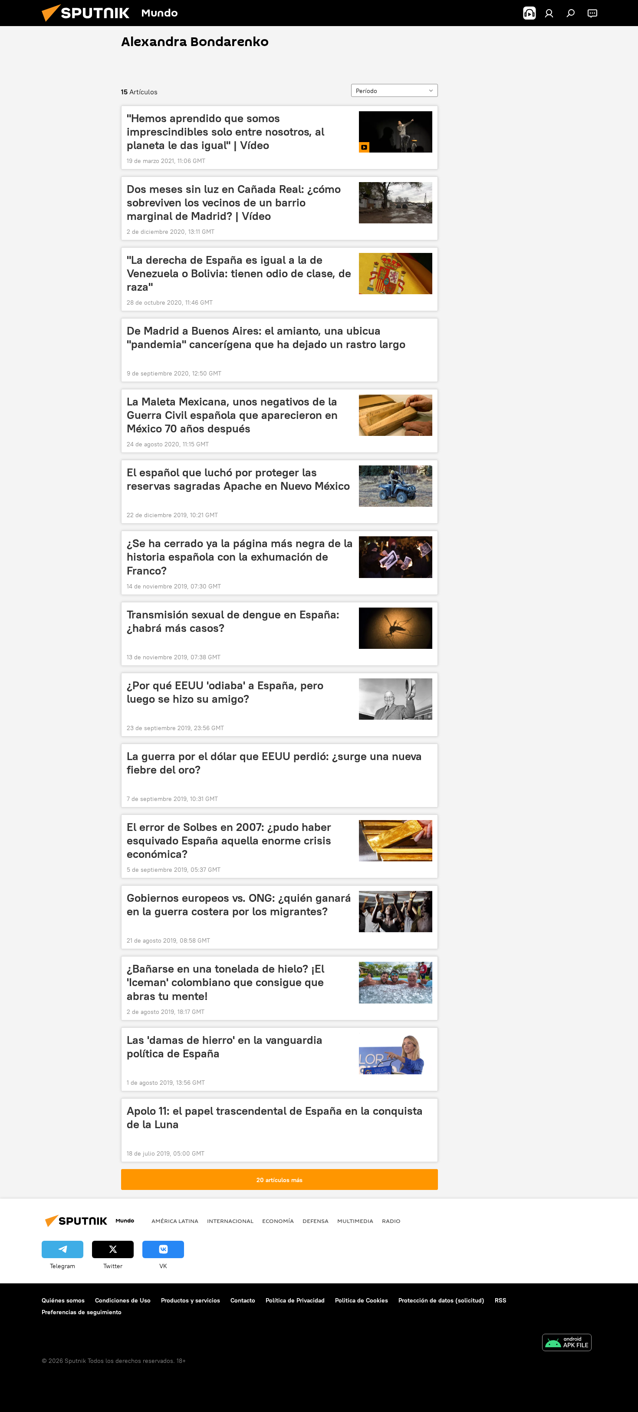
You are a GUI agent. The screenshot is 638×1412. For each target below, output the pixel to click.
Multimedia (355, 1221)
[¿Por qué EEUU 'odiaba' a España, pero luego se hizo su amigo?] (395, 699)
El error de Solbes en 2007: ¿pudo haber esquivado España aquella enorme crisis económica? (229, 840)
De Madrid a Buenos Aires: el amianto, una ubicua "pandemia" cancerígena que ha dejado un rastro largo (266, 337)
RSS (500, 1300)
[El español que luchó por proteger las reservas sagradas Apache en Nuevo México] (395, 486)
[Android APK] (566, 1343)
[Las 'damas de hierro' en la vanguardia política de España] (395, 1053)
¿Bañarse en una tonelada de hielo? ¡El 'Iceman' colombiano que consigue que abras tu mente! (225, 982)
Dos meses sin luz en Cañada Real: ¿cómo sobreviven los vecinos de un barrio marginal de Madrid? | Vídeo (234, 202)
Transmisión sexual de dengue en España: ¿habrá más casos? (233, 621)
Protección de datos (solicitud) (441, 1300)
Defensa (316, 1221)
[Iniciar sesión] (549, 13)
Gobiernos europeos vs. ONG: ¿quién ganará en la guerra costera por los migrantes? (239, 904)
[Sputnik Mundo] (89, 24)
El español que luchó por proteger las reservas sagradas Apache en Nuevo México (238, 479)
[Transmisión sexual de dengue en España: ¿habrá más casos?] (395, 628)
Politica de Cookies (361, 1300)
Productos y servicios (190, 1300)
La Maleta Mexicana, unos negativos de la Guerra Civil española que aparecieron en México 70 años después (232, 415)
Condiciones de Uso (123, 1300)
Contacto (242, 1300)
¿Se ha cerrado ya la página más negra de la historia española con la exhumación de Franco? (240, 556)
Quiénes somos (63, 1300)
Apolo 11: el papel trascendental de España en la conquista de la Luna (275, 1117)
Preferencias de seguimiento (82, 1312)
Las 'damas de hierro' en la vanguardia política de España (224, 1046)
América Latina (174, 1221)
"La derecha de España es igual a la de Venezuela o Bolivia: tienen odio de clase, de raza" (239, 273)
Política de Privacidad (295, 1300)
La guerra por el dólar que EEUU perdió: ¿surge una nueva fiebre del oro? (274, 763)
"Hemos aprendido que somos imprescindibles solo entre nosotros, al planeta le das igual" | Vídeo (225, 131)
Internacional (230, 1221)
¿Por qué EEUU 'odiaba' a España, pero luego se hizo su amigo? (225, 692)
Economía (278, 1221)
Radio (391, 1221)
